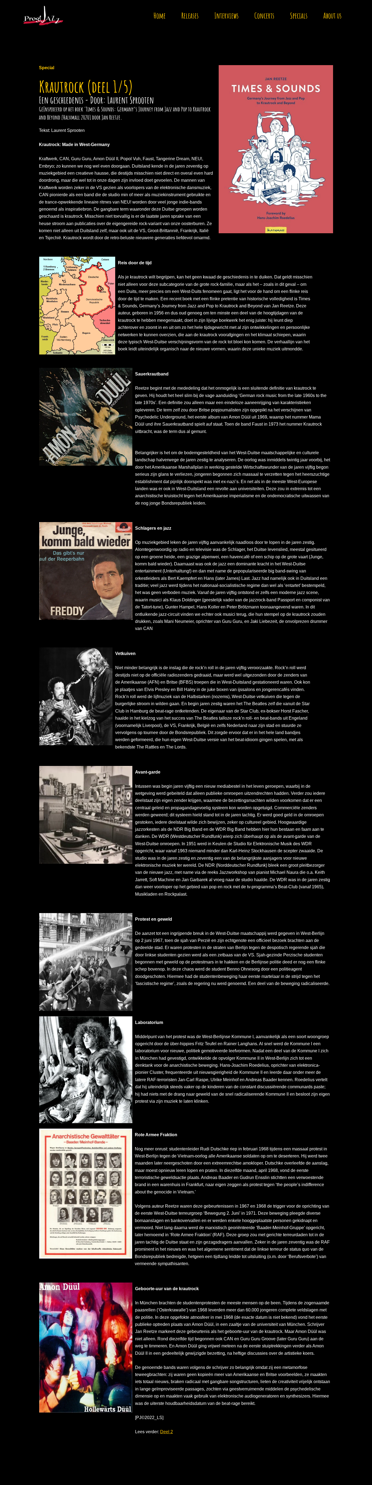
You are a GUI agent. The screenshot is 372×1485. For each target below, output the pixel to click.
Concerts (264, 15)
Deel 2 (166, 1431)
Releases (190, 15)
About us (332, 15)
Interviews (226, 15)
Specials (298, 15)
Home (160, 15)
